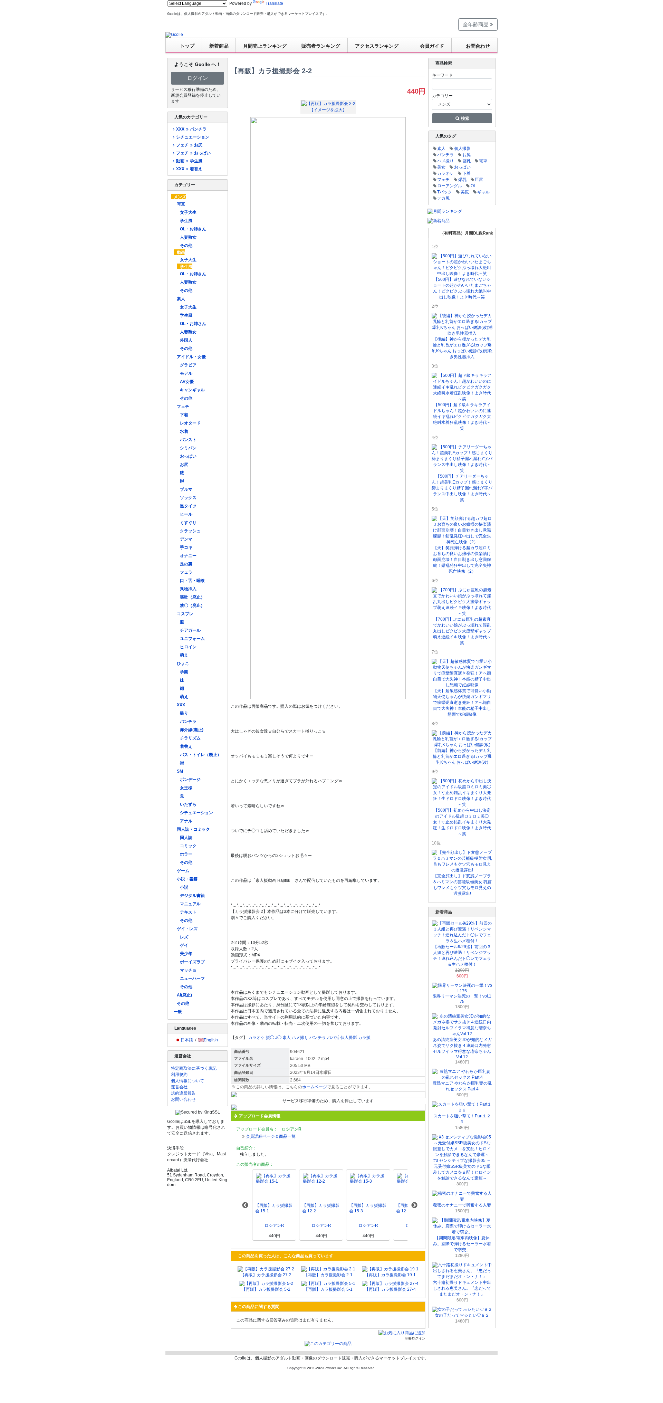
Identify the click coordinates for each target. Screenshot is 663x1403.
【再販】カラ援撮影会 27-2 (265, 1274)
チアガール (190, 630)
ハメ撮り (300, 1037)
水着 (184, 431)
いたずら (188, 804)
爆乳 (462, 179)
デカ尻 (443, 198)
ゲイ (184, 945)
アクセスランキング (376, 46)
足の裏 (186, 564)
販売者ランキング (320, 46)
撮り (184, 713)
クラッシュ (190, 530)
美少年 (186, 953)
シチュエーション (192, 137)
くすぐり (188, 522)
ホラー (186, 854)
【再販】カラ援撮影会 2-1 (328, 1274)
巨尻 (479, 179)
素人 (181, 298)
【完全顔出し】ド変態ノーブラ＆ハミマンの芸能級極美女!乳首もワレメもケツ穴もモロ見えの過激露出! (462, 885)
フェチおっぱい (193, 153)
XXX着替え (189, 168)
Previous (245, 1205)
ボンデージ (190, 779)
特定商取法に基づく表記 (194, 1068)
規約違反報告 (183, 1093)
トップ (187, 46)
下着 (184, 414)
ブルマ (186, 489)
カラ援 (364, 1037)
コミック (188, 845)
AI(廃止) (184, 995)
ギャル (483, 192)
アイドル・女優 (191, 356)
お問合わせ (478, 46)
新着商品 (219, 46)
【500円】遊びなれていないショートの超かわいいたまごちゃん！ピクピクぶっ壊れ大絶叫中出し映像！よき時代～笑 (462, 288)
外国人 (186, 340)
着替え (186, 746)
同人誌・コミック (193, 829)
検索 (464, 118)
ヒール (186, 514)
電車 (483, 161)
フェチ (183, 406)
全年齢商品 (476, 24)
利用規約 (179, 1074)
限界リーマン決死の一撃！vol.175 (462, 999)
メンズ (180, 196)
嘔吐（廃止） (192, 597)
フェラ (186, 572)
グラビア (188, 365)
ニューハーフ (192, 978)
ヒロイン (188, 647)
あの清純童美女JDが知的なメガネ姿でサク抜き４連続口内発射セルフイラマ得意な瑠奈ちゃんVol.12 (462, 1048)
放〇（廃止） (192, 605)
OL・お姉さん (193, 229)
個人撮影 (348, 1037)
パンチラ (188, 721)
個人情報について (187, 1080)
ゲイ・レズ (187, 928)
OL (473, 185)
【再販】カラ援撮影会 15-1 (273, 1208)
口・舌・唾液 (192, 580)
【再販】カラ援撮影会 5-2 (266, 1289)
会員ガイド (432, 46)
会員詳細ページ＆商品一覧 (271, 1136)
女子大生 (188, 212)
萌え (184, 655)
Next (414, 1205)
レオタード (190, 423)
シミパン (188, 448)
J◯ (278, 1037)
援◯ (270, 1037)
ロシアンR (274, 1225)
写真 (181, 204)
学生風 (186, 220)
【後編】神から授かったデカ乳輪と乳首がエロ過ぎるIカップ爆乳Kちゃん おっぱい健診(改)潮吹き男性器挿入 (462, 348)
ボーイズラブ (192, 962)
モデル (186, 373)
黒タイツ (188, 506)
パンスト (188, 439)
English (211, 1040)
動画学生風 (189, 161)
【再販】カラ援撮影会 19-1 (390, 1274)
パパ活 (333, 1037)
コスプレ (185, 613)
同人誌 (186, 837)
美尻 (465, 192)
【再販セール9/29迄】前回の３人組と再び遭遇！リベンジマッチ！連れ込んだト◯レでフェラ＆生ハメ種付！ (462, 955)
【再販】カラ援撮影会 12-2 (320, 1208)
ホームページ (314, 1087)
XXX (181, 705)
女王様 (186, 787)
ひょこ (183, 663)
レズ (184, 937)
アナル (186, 821)
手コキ (186, 547)
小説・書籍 (187, 879)
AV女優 (187, 381)
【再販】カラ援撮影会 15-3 (367, 1208)
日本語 (187, 1040)
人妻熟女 (188, 237)
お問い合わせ (183, 1099)
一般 (178, 1011)
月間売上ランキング (265, 46)
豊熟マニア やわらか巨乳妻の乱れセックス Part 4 (462, 1086)
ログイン (197, 78)
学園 (184, 671)
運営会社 (179, 1087)
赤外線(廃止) (191, 729)
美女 (441, 167)
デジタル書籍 (192, 895)
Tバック (444, 192)
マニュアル (190, 903)
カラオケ (256, 1037)
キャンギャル (192, 390)
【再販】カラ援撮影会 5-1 (328, 1289)
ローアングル (449, 185)
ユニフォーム (192, 638)
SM (180, 771)
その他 (186, 245)
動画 (181, 252)
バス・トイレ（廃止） (200, 754)
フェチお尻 (189, 145)
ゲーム (183, 870)
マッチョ (188, 970)
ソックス (188, 497)
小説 (184, 887)
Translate (274, 3)
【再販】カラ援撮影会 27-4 (390, 1289)
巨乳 (466, 161)
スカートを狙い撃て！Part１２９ (462, 1119)
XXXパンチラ (191, 129)
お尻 (184, 464)
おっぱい (188, 456)
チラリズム (190, 738)
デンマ (186, 539)
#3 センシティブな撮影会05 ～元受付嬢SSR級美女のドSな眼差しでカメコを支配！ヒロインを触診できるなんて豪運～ (462, 1169)
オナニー (188, 555)
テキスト (188, 912)
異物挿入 (188, 588)
